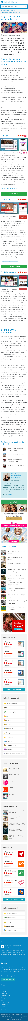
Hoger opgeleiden (10, 708)
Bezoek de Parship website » (10, 261)
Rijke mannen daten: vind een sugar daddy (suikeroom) (16, 455)
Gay (6, 716)
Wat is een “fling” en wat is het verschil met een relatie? (16, 565)
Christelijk (8, 749)
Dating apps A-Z (5, 998)
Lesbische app (9, 926)
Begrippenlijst (5, 1002)
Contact (3, 1009)
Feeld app (11, 787)
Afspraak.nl (12, 794)
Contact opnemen (7, 979)
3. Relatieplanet (8, 272)
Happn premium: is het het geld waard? (16, 552)
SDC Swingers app (14, 768)
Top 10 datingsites (10, 703)
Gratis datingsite (10, 712)
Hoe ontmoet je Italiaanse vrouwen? (14, 558)
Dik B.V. (24, 1014)
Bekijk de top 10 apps (13, 899)
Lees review (7, 646)
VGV (2, 1000)
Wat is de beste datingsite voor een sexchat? (16, 608)
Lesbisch (7, 720)
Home (2, 989)
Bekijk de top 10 (13, 689)
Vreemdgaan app (10, 930)
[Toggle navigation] (25, 2)
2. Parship (6, 199)
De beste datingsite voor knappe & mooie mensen (17, 602)
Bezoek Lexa (13, 194)
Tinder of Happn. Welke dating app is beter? (16, 590)
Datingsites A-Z (5, 995)
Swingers (7, 733)
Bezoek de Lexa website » (9, 188)
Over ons (3, 1006)
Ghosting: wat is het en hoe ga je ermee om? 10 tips (16, 571)
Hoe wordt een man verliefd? (16, 465)
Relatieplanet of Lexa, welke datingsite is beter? (15, 583)
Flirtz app (11, 781)
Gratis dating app (10, 918)
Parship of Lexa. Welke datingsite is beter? (16, 596)
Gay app (7, 922)
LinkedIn (10, 494)
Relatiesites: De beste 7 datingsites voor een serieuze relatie (15, 578)
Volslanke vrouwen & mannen (13, 754)
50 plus (7, 724)
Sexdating (8, 741)
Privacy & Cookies (16, 1019)
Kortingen (3, 991)
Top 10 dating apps (10, 913)
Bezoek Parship (13, 266)
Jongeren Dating (10, 745)
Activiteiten (4, 1004)
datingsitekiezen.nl (11, 2)
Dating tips (4, 993)
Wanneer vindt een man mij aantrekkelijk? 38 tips (15, 460)
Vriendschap (8, 737)
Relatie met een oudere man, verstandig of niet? (16, 449)
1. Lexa (4, 135)
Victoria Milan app (14, 774)
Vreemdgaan (9, 728)
